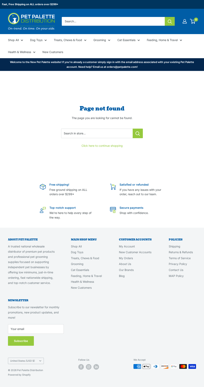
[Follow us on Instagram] (88, 367)
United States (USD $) (22, 360)
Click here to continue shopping (102, 145)
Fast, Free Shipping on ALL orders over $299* (30, 4)
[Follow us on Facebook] (81, 367)
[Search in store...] (138, 133)
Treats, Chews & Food (68, 40)
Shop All (13, 40)
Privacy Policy (178, 264)
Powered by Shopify (19, 374)
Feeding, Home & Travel (162, 40)
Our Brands (126, 270)
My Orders (126, 258)
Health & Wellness (19, 52)
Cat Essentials (126, 40)
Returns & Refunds (181, 252)
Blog (122, 276)
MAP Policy (176, 276)
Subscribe (21, 341)
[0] (192, 21)
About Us (125, 264)
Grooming (99, 40)
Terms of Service (180, 258)
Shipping (174, 246)
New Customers (52, 52)
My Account (127, 246)
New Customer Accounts (135, 252)
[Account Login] (185, 21)
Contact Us (176, 270)
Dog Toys (36, 40)
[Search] (170, 21)
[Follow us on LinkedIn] (96, 367)
